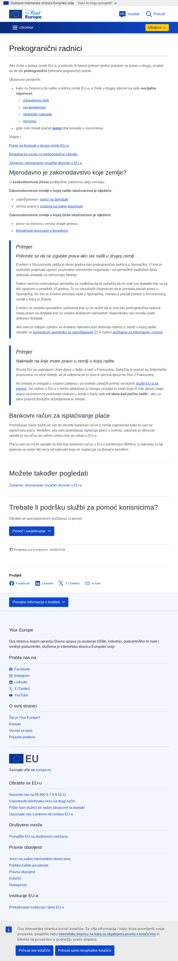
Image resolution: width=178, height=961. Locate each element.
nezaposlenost (34, 107)
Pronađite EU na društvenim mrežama (38, 836)
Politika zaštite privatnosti (28, 865)
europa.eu (43, 770)
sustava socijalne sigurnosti (61, 206)
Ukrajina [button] (154, 27)
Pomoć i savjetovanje (29, 531)
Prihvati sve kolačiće (34, 950)
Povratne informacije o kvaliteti (36, 602)
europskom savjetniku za (63, 332)
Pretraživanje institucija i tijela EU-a (36, 907)
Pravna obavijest (22, 872)
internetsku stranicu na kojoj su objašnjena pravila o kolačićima (107, 934)
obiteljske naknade (37, 114)
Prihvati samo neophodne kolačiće (84, 950)
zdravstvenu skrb (36, 100)
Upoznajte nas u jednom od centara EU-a (41, 814)
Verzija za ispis (20, 730)
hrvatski (130, 14)
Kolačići (15, 878)
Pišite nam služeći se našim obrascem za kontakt (46, 807)
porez (57, 128)
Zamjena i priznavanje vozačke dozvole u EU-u (45, 163)
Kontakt (15, 724)
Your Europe (21, 630)
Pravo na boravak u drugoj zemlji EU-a (39, 145)
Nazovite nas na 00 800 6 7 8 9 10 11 (37, 794)
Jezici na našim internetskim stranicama (39, 859)
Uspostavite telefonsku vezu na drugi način (42, 801)
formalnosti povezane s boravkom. (42, 230)
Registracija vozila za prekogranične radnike (43, 154)
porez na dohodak (54, 199)
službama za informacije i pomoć (137, 332)
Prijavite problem (22, 737)
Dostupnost (18, 885)
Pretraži (159, 14)
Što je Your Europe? (24, 717)
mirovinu (29, 121)
